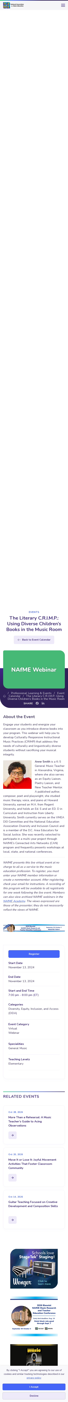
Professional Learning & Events (31, 693)
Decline (34, 1395)
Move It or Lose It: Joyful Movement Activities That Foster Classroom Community (32, 1164)
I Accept (34, 1386)
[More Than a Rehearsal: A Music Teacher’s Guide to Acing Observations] (12, 1135)
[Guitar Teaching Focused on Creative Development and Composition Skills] (12, 1220)
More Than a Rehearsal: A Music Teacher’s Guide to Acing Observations (29, 1121)
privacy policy (34, 1377)
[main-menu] (62, 6)
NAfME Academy (14, 901)
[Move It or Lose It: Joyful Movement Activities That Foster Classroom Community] (12, 1177)
